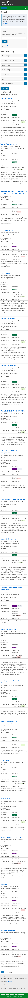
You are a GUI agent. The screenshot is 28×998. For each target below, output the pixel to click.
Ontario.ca (3, 994)
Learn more (9, 981)
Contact (7, 994)
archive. (5, 23)
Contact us (6, 989)
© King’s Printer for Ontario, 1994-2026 (14, 996)
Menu (4, 8)
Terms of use (21, 994)
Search (4, 31)
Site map (12, 994)
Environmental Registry (7, 4)
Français (25, 8)
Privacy (16, 994)
